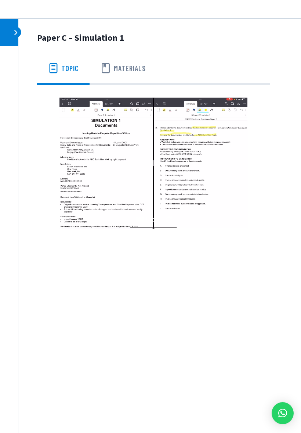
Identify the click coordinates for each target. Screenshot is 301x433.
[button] (283, 413)
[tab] (63, 68)
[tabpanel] (153, 163)
